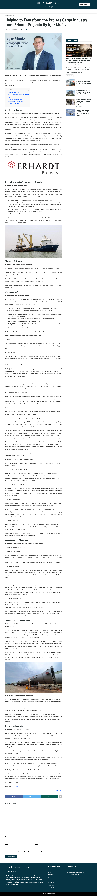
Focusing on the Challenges (15, 99)
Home (6, 15)
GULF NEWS (31, 11)
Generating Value (13, 98)
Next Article (59, 790)
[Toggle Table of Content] (28, 90)
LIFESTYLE (57, 11)
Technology (11, 15)
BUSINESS (40, 11)
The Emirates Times (48, 2)
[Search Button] (90, 34)
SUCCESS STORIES (72, 11)
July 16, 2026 (79, 86)
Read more (69, 75)
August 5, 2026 (74, 64)
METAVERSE (82, 11)
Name (7, 837)
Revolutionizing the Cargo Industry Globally (19, 94)
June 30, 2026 (79, 95)
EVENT (63, 11)
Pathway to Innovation (14, 103)
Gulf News (69, 55)
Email (7, 844)
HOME (13, 11)
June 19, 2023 (8, 29)
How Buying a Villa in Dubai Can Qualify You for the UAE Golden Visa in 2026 (83, 92)
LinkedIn (22, 782)
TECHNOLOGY (48, 11)
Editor (68, 64)
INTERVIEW (19, 11)
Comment (8, 811)
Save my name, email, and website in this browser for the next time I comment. (28, 852)
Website (37, 844)
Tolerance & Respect (14, 96)
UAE (25, 11)
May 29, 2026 (79, 106)
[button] (32, 11)
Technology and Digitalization (16, 101)
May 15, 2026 (79, 117)
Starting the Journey (14, 92)
